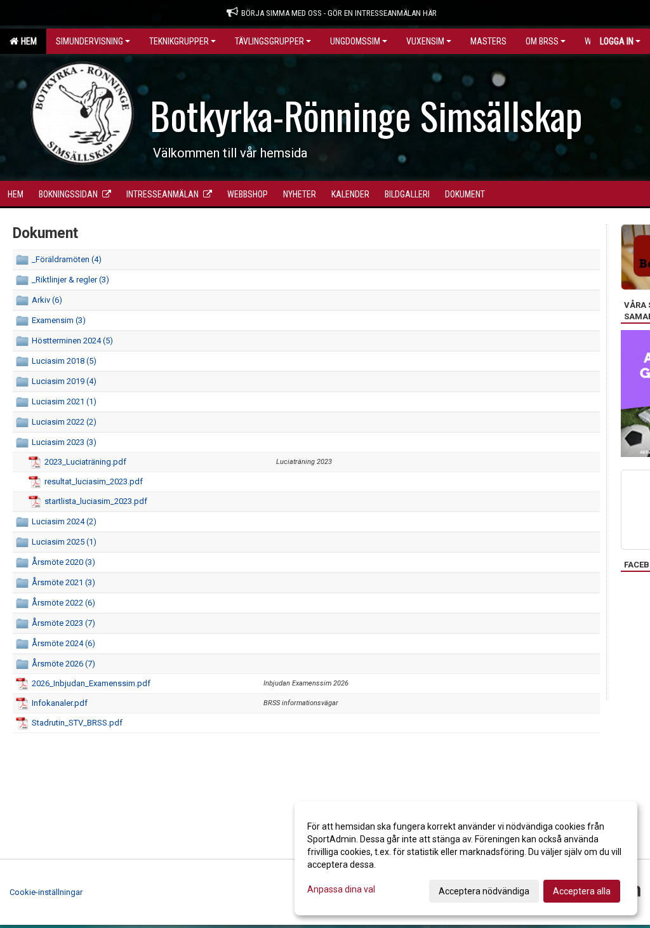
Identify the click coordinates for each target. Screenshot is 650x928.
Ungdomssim (355, 41)
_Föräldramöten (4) (67, 259)
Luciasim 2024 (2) (64, 521)
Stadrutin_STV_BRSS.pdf (77, 722)
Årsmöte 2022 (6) (63, 602)
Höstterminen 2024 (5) (72, 340)
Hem (27, 41)
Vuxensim (425, 41)
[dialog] (466, 858)
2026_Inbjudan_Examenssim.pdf (91, 683)
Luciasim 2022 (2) (64, 422)
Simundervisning (89, 41)
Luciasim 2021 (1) (64, 401)
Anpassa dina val (341, 889)
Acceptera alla (582, 891)
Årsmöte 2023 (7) (63, 623)
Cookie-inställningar (46, 892)
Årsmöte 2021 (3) (63, 582)
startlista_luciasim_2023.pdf (95, 501)
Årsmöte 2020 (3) (63, 562)
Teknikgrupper (179, 41)
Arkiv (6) (47, 300)
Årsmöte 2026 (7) (63, 663)
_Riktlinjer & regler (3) (70, 279)
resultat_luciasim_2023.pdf (93, 481)
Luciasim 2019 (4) (64, 381)
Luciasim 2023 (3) (64, 442)
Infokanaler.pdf (60, 703)
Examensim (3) (59, 320)
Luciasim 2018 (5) (64, 361)
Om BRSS (542, 41)
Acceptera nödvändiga (484, 891)
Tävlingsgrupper (269, 41)
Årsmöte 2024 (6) (63, 643)
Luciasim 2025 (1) (64, 542)
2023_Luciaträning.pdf (85, 462)
